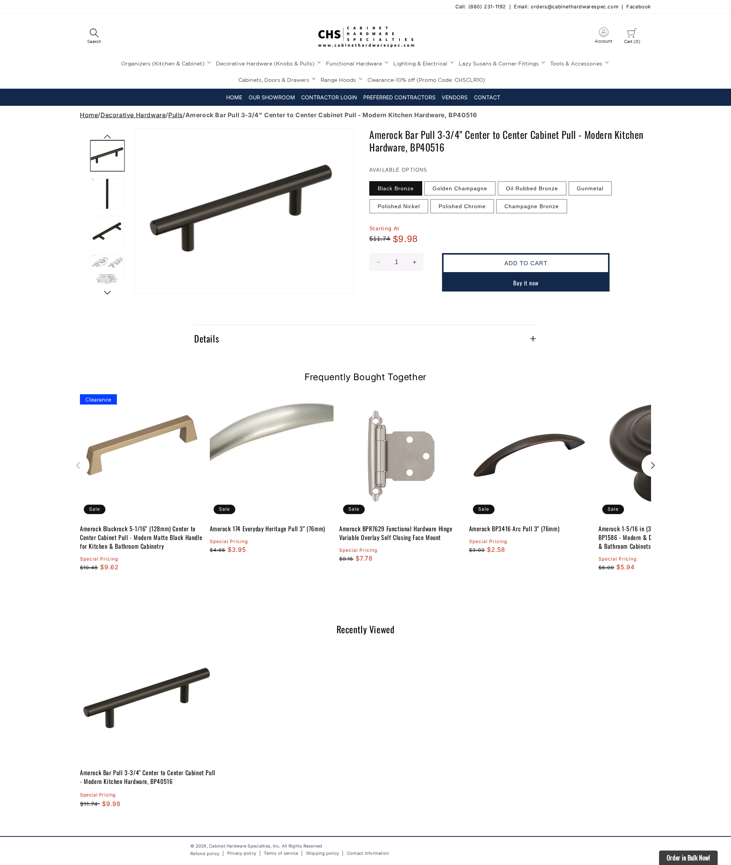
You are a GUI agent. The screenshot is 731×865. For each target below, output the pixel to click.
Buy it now (526, 283)
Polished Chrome (462, 206)
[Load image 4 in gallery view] (107, 269)
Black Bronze (396, 188)
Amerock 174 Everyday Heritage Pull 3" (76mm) (267, 528)
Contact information (368, 853)
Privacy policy (242, 853)
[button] (94, 36)
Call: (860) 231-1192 (480, 7)
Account (603, 36)
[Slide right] (107, 292)
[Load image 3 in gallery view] (107, 231)
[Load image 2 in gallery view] (107, 193)
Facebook (638, 7)
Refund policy (204, 853)
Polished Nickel (399, 206)
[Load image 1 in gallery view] (107, 155)
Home (89, 115)
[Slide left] (107, 136)
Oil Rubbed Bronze (532, 188)
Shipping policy (322, 853)
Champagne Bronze (531, 206)
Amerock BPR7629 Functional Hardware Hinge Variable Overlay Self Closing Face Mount (396, 533)
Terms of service (281, 853)
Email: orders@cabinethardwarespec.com (566, 7)
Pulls (175, 115)
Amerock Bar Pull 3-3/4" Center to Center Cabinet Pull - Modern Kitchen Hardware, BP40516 (147, 777)
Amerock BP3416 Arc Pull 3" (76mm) (514, 528)
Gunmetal (590, 188)
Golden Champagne (460, 188)
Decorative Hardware (133, 115)
